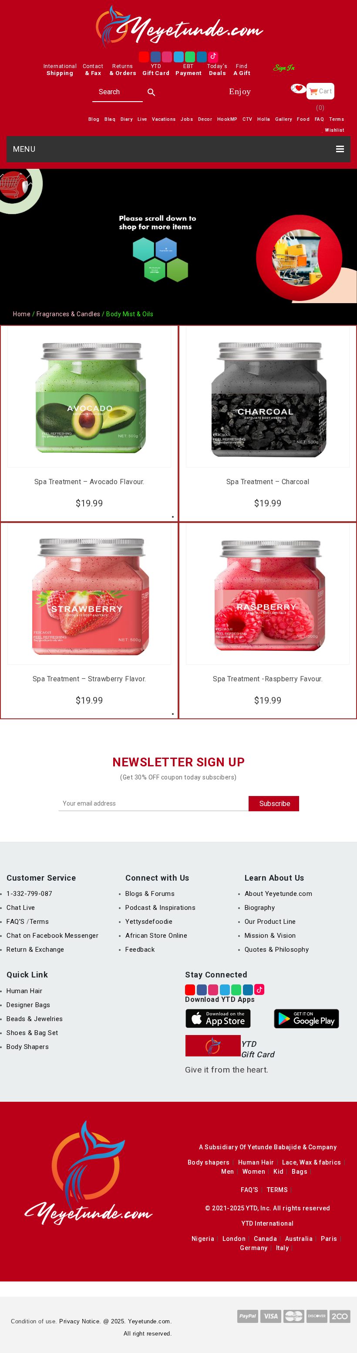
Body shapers (209, 1162)
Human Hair (24, 991)
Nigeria (203, 1238)
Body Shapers (28, 1047)
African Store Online (156, 936)
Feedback (140, 949)
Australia (299, 1238)
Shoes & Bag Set (32, 1033)
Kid (278, 1171)
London (234, 1238)
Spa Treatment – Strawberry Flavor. (89, 679)
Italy (282, 1247)
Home (21, 314)
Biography (260, 908)
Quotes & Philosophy (277, 949)
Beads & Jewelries (35, 1019)
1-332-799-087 (29, 894)
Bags (299, 1171)
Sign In (284, 68)
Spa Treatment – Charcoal (268, 481)
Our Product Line (270, 922)
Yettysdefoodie (148, 922)
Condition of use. (34, 1321)
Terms (39, 922)
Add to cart (89, 501)
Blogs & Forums (150, 894)
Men (227, 1171)
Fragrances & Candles (69, 314)
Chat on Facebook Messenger (52, 936)
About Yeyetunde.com (279, 894)
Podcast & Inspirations (160, 908)
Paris (329, 1238)
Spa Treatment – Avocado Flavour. (89, 481)
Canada (265, 1238)
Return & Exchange (35, 949)
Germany (254, 1247)
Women (254, 1171)
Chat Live (21, 908)
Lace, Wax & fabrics (311, 1162)
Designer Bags (29, 1005)
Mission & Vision (270, 936)
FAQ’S (17, 922)
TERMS (277, 1189)
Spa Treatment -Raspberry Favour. (268, 679)
